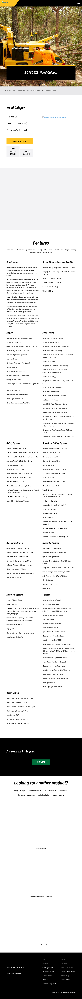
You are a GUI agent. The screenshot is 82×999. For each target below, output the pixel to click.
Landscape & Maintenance (24, 90)
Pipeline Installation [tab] (35, 791)
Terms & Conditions (66, 968)
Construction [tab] (63, 791)
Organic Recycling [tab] (58, 795)
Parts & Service (47, 976)
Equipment (45, 964)
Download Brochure (26, 153)
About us (45, 980)
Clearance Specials (48, 972)
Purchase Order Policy (67, 972)
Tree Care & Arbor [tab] (50, 791)
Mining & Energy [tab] (19, 791)
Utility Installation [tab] (43, 795)
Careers (62, 960)
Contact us (63, 964)
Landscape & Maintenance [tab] (26, 795)
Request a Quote (19, 141)
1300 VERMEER (16, 974)
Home (6, 90)
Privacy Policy (65, 980)
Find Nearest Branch (13, 151)
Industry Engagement (49, 984)
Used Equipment (47, 968)
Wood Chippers (37, 90)
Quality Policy (64, 976)
